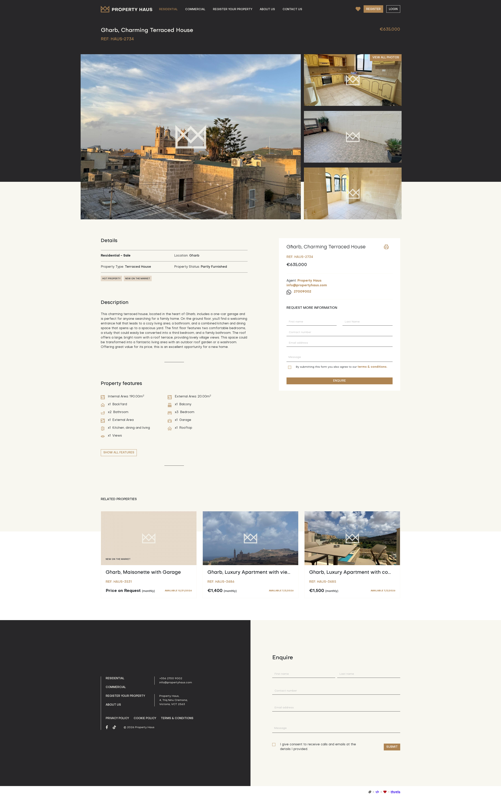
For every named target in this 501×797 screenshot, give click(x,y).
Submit (392, 747)
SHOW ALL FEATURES (118, 452)
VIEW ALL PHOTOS (385, 57)
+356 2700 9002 (170, 678)
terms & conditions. (372, 367)
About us (113, 704)
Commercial (116, 687)
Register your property (125, 696)
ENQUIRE (339, 380)
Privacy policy (117, 718)
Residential (115, 678)
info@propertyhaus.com (175, 682)
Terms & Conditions (177, 718)
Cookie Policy (145, 718)
